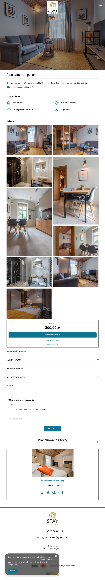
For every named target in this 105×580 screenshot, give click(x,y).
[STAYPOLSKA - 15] (75, 273)
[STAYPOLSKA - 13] (29, 273)
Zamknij (12, 571)
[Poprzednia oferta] (9, 442)
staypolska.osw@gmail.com (54, 537)
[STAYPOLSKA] (52, 7)
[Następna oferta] (96, 442)
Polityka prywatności (67, 566)
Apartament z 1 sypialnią (52, 480)
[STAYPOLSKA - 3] (75, 141)
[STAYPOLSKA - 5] (29, 172)
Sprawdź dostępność (52, 340)
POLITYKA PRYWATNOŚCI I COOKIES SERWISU (24, 560)
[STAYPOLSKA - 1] (29, 141)
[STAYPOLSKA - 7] (75, 191)
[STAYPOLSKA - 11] (75, 241)
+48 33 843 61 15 (54, 531)
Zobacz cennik (52, 344)
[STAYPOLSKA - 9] (29, 222)
